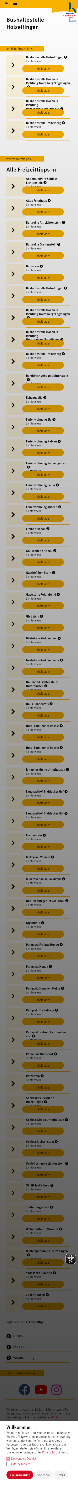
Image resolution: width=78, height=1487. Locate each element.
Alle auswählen (20, 1475)
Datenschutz (50, 1452)
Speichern (43, 1475)
